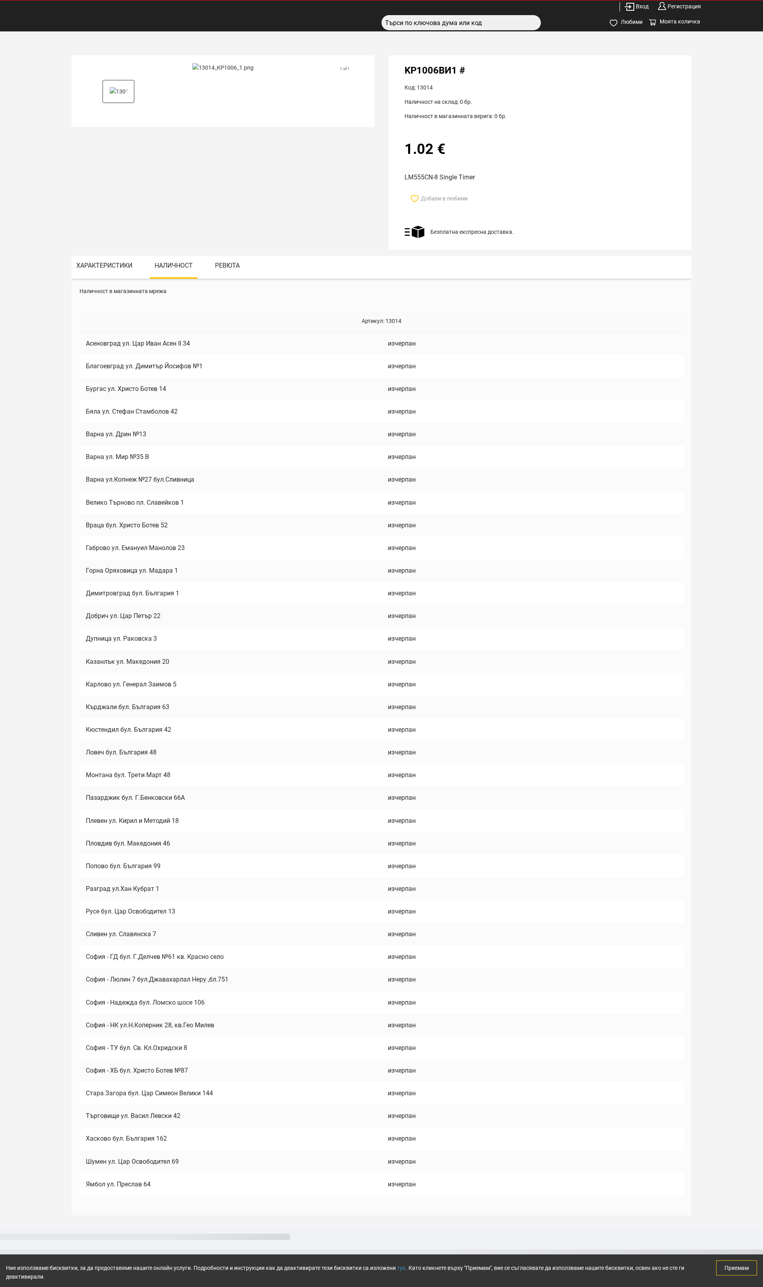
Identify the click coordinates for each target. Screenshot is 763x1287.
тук (401, 1268)
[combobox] (461, 22)
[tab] (104, 267)
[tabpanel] (381, 747)
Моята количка (680, 21)
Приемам (736, 1268)
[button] (118, 91)
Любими (632, 22)
